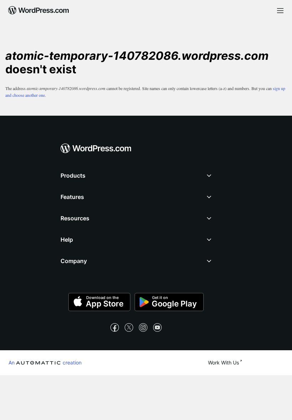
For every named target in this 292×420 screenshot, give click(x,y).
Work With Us (223, 362)
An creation (45, 362)
